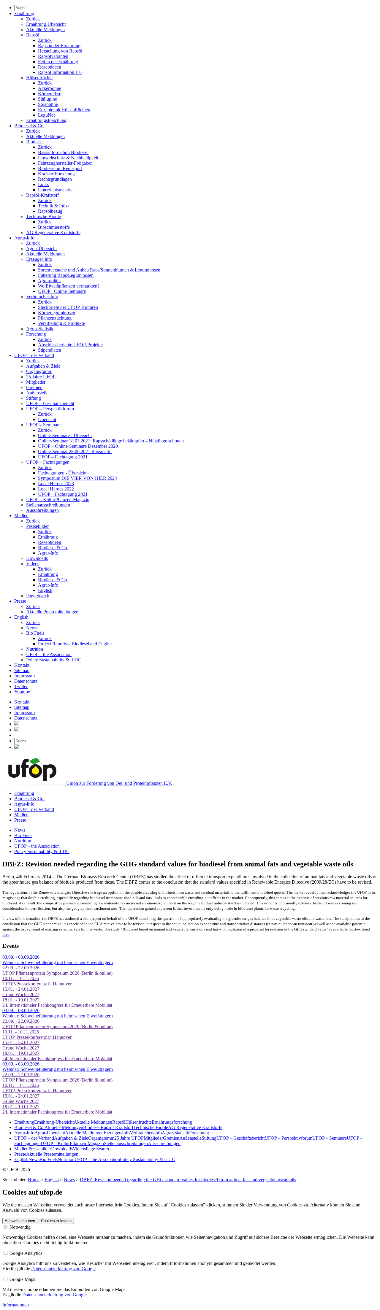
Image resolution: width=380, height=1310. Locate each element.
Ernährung (24, 13)
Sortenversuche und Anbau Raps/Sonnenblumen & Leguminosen (99, 269)
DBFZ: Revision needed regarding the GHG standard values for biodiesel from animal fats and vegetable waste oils (188, 1179)
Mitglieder (35, 382)
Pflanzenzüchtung (55, 317)
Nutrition (34, 649)
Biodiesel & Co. (29, 125)
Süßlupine (47, 98)
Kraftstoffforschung (56, 173)
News (31, 627)
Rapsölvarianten (53, 56)
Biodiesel (35, 141)
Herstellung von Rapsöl (60, 50)
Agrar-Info (24, 237)
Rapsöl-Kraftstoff (42, 195)
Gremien (34, 387)
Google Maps (21, 1279)
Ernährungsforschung (46, 120)
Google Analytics (25, 1253)
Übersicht (47, 419)
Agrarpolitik (49, 280)
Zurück (33, 18)
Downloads (37, 558)
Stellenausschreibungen (48, 504)
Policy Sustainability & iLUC (53, 659)
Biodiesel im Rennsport (60, 168)
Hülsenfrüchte (39, 77)
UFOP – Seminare (43, 424)
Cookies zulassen (56, 1221)
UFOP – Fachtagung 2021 (63, 456)
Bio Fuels (35, 633)
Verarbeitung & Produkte (61, 323)
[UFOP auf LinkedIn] (16, 723)
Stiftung (33, 398)
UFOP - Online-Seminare (62, 291)
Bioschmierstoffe (54, 227)
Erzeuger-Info (39, 259)
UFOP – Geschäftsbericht (50, 403)
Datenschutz (25, 681)
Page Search (37, 595)
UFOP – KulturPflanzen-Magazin (57, 499)
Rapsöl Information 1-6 (60, 72)
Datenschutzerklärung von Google (63, 1268)
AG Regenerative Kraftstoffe (53, 232)
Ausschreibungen (42, 510)
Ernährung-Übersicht (46, 24)
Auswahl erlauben (20, 1221)
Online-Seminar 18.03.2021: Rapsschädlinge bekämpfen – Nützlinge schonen (111, 440)
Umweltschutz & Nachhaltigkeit (68, 157)
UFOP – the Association (49, 654)
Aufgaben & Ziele (43, 366)
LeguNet (46, 114)
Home (33, 1179)
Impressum (24, 675)
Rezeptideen (49, 66)
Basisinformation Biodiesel (63, 152)
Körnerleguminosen (56, 312)
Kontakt (21, 665)
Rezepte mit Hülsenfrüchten (64, 109)
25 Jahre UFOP (41, 376)
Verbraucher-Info (42, 296)
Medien (21, 515)
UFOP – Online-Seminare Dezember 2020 (78, 446)
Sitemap (21, 670)
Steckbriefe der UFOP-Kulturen (68, 307)
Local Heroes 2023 (56, 483)
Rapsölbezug (50, 211)
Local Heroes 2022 (56, 488)
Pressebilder (37, 526)
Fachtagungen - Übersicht (62, 472)
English (45, 590)
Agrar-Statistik (39, 328)
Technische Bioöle (43, 216)
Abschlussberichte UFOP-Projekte (70, 344)
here (5, 934)
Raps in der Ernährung (59, 45)
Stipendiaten (49, 349)
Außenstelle (37, 392)
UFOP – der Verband (34, 355)
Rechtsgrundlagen (55, 179)
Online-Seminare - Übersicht (65, 435)
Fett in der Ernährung (58, 61)
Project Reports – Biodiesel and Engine (75, 643)
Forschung (36, 333)
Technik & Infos (53, 205)
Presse (20, 601)
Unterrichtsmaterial (56, 189)
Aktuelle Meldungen (45, 29)
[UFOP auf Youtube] (16, 729)
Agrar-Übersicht (41, 248)
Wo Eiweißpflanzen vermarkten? (68, 285)
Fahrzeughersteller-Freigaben (65, 163)
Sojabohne (48, 104)
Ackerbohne (49, 88)
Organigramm (39, 371)
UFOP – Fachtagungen (47, 462)
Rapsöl (32, 34)
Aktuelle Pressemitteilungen (52, 611)
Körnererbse (49, 93)
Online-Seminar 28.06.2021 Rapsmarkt (75, 451)
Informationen (15, 1304)
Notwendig (19, 1227)
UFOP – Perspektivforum (50, 408)
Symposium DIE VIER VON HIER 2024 (77, 478)
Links (43, 184)
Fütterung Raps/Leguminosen (66, 275)
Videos (32, 563)
